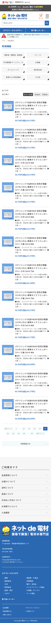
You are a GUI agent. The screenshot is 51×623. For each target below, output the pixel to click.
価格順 (37, 94)
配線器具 (8, 581)
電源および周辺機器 (13, 77)
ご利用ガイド (30, 611)
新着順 (45, 94)
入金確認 (5, 512)
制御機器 (11, 41)
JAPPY (7, 593)
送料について (7, 487)
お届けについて (8, 481)
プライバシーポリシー (33, 608)
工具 (6, 584)
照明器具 (8, 587)
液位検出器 (38, 70)
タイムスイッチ (13, 70)
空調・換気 (9, 590)
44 (24, 433)
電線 (6, 578)
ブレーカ (37, 55)
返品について (7, 493)
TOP (3, 41)
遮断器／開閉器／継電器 (13, 55)
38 (34, 429)
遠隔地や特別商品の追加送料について (25, 9)
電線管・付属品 (32, 578)
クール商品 (31, 593)
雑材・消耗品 (31, 584)
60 (32, 433)
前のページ (8, 429)
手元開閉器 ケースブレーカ (13, 62)
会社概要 (6, 608)
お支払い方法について (11, 500)
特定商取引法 (7, 611)
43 (19, 433)
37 (29, 429)
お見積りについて (9, 506)
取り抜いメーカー (8, 599)
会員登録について (9, 475)
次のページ (40, 433)
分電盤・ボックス (33, 590)
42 (13, 433)
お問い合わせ (7, 615)
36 (24, 429)
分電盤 (37, 62)
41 (8, 433)
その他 (37, 77)
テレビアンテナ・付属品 (35, 587)
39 (40, 429)
